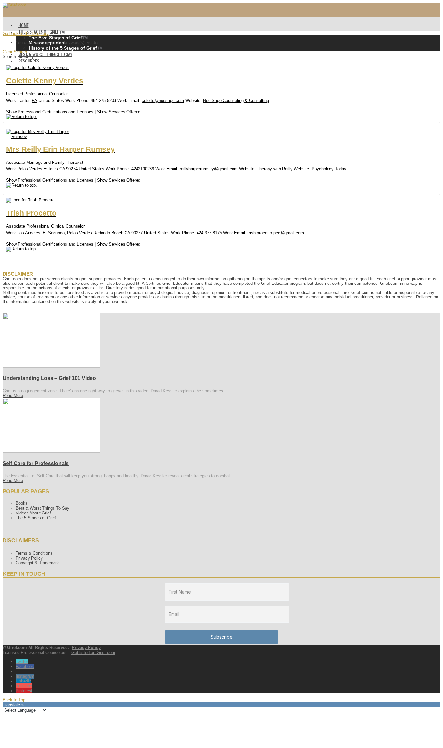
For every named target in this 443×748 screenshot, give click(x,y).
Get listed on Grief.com (93, 652)
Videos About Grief (33, 513)
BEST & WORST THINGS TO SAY (45, 54)
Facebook (25, 666)
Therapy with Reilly (275, 168)
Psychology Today (329, 168)
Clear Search (15, 51)
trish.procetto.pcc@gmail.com (275, 232)
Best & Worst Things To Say (42, 508)
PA (34, 100)
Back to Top (14, 699)
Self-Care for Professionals (36, 463)
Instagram (25, 676)
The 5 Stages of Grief (36, 517)
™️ (58, 37)
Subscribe (222, 637)
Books (22, 503)
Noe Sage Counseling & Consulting (236, 100)
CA (62, 168)
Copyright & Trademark (37, 563)
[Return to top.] (21, 116)
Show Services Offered (118, 111)
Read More (13, 395)
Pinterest (24, 690)
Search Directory (18, 56)
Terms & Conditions (34, 553)
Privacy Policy (29, 558)
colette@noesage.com (163, 100)
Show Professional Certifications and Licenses (49, 111)
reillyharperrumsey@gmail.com (209, 168)
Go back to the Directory (26, 33)
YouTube (24, 685)
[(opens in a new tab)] (51, 366)
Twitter (22, 661)
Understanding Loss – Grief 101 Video (49, 378)
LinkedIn (23, 681)
